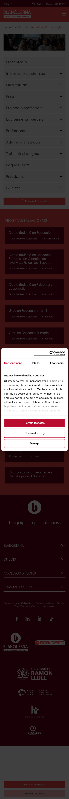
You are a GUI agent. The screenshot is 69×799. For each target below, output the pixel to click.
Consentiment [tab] (13, 362)
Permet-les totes (34, 422)
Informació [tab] (57, 362)
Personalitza (32, 433)
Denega (34, 443)
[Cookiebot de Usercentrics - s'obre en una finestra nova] (49, 353)
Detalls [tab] (35, 362)
